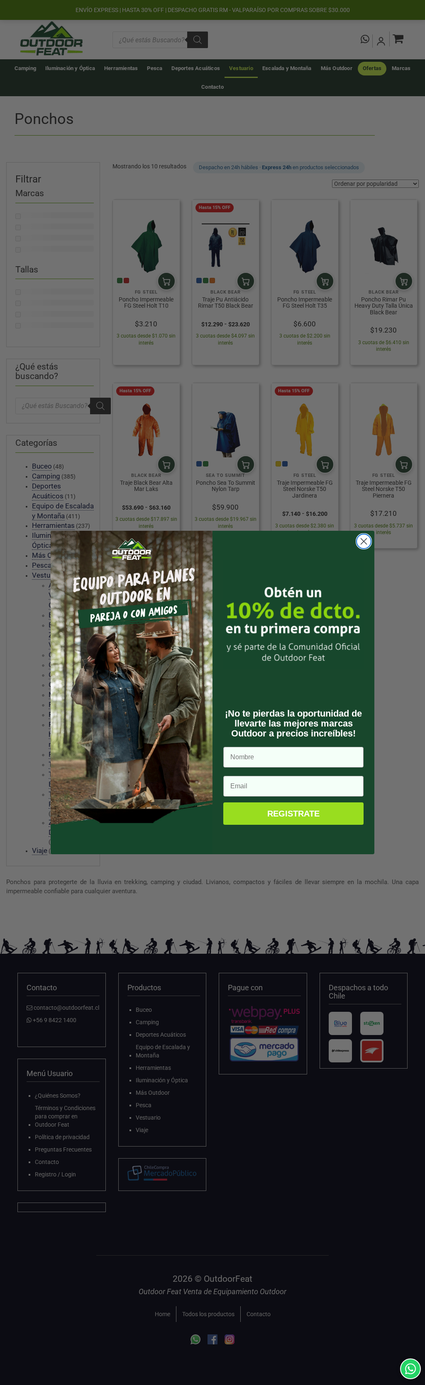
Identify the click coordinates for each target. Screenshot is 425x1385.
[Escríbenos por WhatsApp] (410, 1368)
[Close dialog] (364, 541)
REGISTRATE (293, 813)
